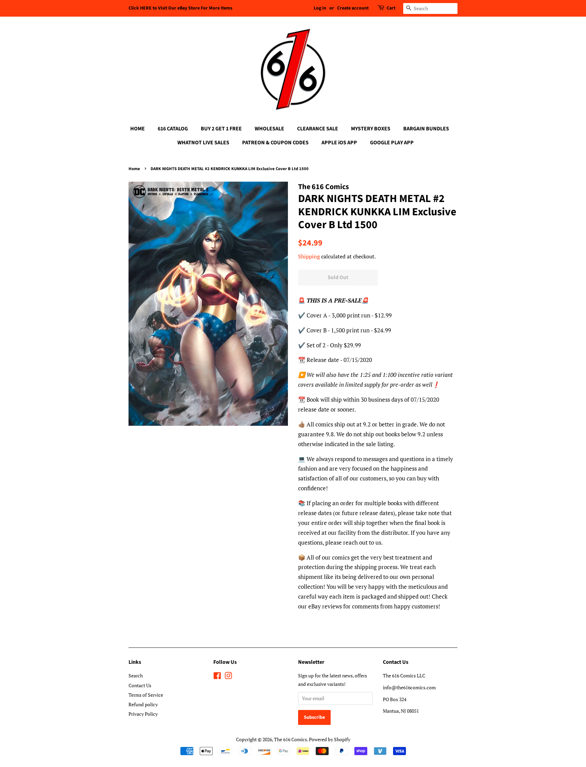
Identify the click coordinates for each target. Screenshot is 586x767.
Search (136, 675)
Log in (320, 8)
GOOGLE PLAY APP (392, 142)
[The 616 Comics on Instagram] (228, 677)
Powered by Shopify (329, 739)
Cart (391, 8)
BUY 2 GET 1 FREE (221, 128)
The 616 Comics (290, 739)
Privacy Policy (143, 714)
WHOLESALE (269, 128)
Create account (353, 8)
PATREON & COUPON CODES (275, 142)
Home (134, 169)
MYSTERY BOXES (370, 128)
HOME (137, 128)
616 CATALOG (173, 128)
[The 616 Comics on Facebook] (217, 677)
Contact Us (140, 685)
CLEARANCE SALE (317, 128)
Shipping (309, 256)
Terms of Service (146, 695)
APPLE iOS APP (339, 142)
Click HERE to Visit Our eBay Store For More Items (180, 8)
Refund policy (143, 704)
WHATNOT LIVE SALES (203, 142)
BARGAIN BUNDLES (426, 128)
